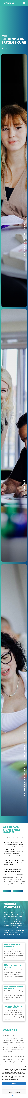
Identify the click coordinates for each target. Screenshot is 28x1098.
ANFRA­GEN (18, 891)
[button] (25, 1066)
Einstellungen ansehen (14, 1092)
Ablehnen (14, 1088)
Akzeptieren (14, 1083)
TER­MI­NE (7, 891)
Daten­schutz (11, 1095)
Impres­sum (17, 1095)
